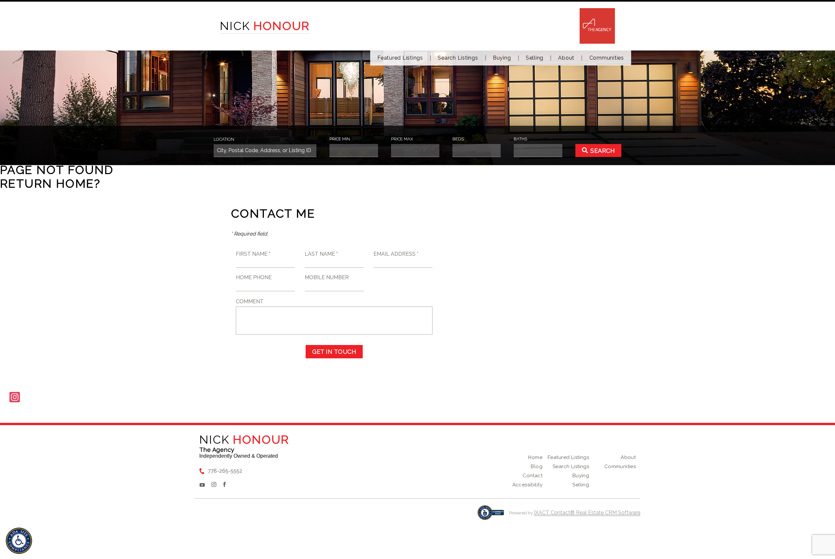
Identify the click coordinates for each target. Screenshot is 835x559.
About (566, 58)
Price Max (402, 138)
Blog (536, 466)
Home (535, 457)
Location (224, 139)
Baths (520, 138)
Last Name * (321, 254)
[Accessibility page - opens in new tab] (490, 516)
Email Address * (395, 254)
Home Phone (254, 277)
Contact (532, 476)
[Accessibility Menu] (19, 541)
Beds (458, 138)
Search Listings (458, 58)
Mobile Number (327, 277)
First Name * (253, 254)
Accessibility (527, 485)
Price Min (339, 138)
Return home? (50, 183)
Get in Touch (334, 351)
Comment (250, 301)
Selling (534, 58)
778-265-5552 (225, 471)
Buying (502, 58)
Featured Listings (400, 58)
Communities (606, 58)
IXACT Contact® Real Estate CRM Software (587, 512)
